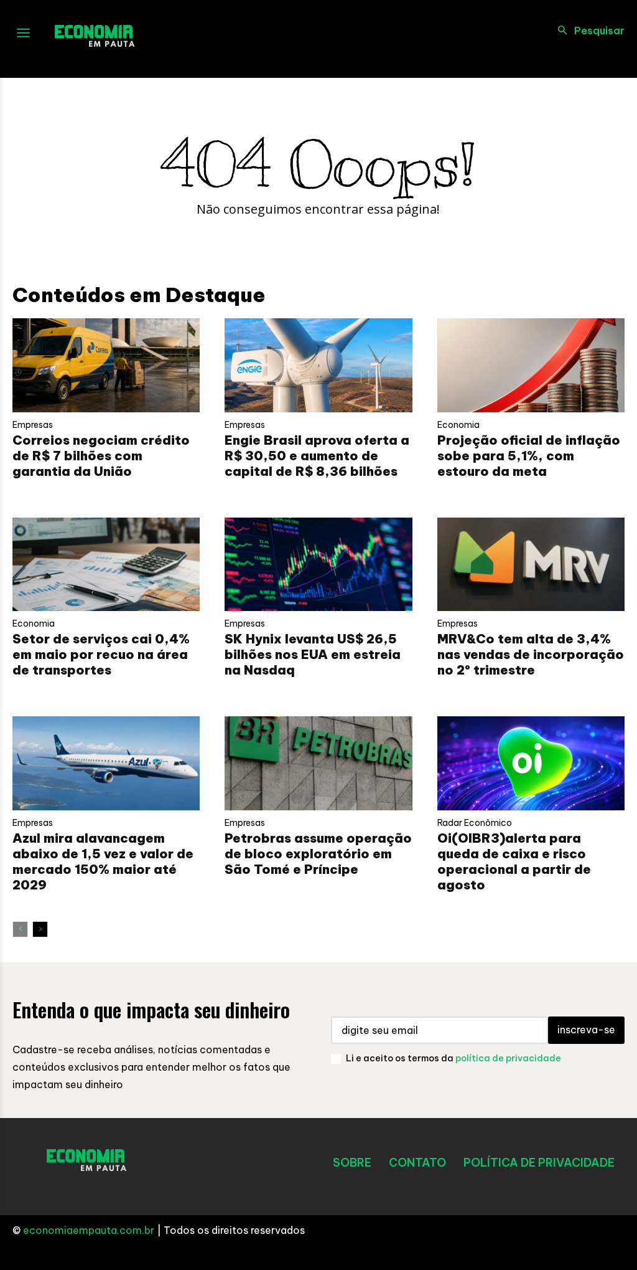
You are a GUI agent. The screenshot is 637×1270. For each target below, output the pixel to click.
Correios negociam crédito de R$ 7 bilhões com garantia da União (101, 455)
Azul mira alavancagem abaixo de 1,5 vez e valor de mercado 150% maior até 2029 (102, 861)
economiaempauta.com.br (88, 1230)
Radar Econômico (474, 822)
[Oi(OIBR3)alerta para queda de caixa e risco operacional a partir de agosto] (531, 763)
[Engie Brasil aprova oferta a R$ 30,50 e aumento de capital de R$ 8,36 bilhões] (318, 365)
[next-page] (40, 929)
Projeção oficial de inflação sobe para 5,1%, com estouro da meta (528, 455)
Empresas (32, 424)
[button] (588, 30)
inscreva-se (586, 1029)
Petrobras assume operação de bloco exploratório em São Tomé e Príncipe (318, 853)
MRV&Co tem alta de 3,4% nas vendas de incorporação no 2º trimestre (530, 654)
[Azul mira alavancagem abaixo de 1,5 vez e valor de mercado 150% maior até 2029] (106, 763)
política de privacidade (508, 1058)
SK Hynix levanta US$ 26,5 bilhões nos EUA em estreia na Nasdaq (313, 654)
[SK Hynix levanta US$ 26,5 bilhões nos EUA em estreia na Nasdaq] (318, 565)
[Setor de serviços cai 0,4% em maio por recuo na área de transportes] (106, 565)
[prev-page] (20, 929)
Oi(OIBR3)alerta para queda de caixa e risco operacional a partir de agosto (514, 861)
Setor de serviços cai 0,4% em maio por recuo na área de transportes (101, 654)
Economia (458, 424)
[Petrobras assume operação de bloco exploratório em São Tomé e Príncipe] (318, 763)
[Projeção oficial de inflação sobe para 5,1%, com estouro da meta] (531, 365)
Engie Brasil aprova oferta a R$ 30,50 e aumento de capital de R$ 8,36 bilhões (317, 455)
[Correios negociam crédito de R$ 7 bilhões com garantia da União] (106, 365)
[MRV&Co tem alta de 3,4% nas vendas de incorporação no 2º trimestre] (531, 565)
